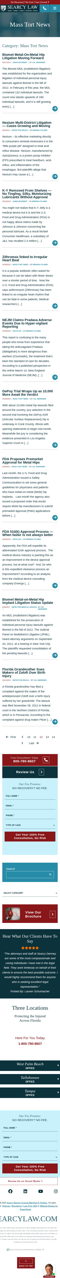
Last (32, 743)
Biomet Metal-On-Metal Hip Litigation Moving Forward (23, 56)
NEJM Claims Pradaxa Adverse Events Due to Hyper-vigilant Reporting (27, 323)
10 (28, 737)
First (13, 737)
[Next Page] (22, 743)
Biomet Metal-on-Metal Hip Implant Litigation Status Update (27, 601)
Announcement (20, 62)
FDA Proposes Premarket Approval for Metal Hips (22, 460)
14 (53, 737)
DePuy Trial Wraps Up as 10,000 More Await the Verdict (27, 392)
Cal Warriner (38, 62)
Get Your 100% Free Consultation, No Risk (30, 836)
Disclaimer (17, 1206)
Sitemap (6, 1206)
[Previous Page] (22, 737)
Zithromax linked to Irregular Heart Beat (25, 258)
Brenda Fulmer (40, 130)
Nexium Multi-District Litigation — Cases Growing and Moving (26, 124)
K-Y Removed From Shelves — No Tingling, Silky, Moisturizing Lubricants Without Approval (26, 194)
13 (47, 737)
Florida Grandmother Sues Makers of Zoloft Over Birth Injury (23, 672)
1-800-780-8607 (30, 1044)
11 (34, 737)
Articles (17, 331)
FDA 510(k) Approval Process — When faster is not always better (27, 533)
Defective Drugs (20, 130)
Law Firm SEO (30, 1206)
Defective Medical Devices (24, 607)
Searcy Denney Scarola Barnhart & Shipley (27, 1203)
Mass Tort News (21, 264)
